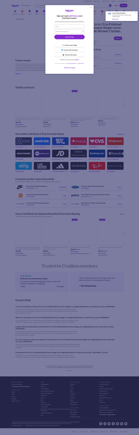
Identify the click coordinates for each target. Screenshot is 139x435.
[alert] (122, 16)
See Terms (115, 19)
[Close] (136, 13)
